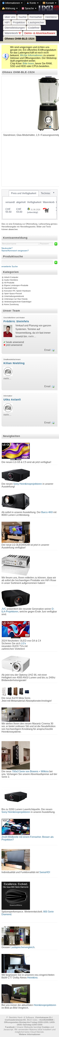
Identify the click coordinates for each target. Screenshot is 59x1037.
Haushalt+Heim (10, 288)
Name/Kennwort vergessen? (15, 250)
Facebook (10, 1027)
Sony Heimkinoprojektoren (27, 484)
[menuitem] (12, 3)
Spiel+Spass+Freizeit (13, 294)
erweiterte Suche (10, 266)
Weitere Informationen (29, 1034)
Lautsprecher (36, 22)
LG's (23, 643)
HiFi (7, 22)
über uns (10, 17)
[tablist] (29, 204)
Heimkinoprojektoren (45, 1005)
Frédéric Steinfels (16, 321)
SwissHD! (44, 872)
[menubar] (29, 5)
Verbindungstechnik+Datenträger (17, 302)
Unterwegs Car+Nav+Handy (16, 299)
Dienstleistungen (15, 27)
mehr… (32, 336)
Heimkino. (32, 977)
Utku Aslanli (12, 399)
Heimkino (51, 17)
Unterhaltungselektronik (14, 296)
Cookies (46, 1027)
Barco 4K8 (47, 512)
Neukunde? (7, 248)
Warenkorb (12, 33)
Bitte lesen (28, 63)
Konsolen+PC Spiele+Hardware (17, 291)
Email (47, 350)
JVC (4, 609)
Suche (22, 17)
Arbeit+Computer (11, 277)
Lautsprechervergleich (22, 947)
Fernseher (36, 17)
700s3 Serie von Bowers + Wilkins (30, 771)
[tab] (24, 193)
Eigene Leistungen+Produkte (16, 285)
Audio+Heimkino (11, 280)
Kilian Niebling (14, 363)
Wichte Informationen (31, 55)
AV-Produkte (9, 283)
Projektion (19, 22)
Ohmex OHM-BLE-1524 (19, 38)
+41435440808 (46, 1020)
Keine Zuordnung (11, 304)
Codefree (33, 27)
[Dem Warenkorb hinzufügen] (46, 211)
